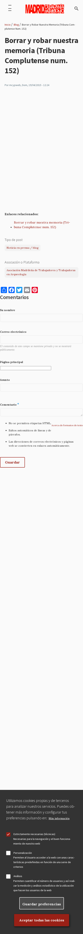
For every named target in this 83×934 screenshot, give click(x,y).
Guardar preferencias (41, 904)
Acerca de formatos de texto (67, 425)
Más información (59, 818)
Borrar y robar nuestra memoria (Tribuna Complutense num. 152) (42, 224)
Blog (16, 24)
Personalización (23, 853)
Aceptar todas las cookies (41, 920)
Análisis (18, 876)
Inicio (8, 24)
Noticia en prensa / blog (23, 247)
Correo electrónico (13, 332)
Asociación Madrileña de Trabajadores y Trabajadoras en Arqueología (41, 272)
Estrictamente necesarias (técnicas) (34, 834)
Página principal (11, 362)
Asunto (5, 380)
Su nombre (7, 310)
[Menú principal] (9, 8)
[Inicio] (44, 8)
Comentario (8, 404)
